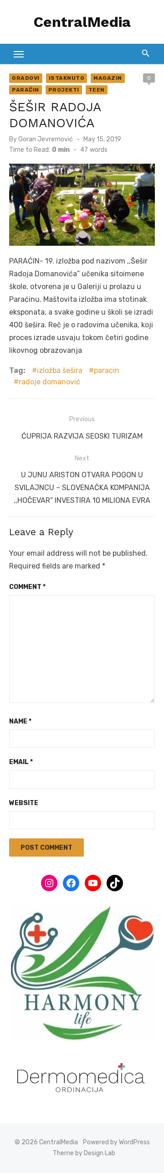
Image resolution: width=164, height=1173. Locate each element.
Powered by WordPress (116, 1142)
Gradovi (26, 78)
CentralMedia (82, 22)
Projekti (63, 90)
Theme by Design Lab (84, 1153)
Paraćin (25, 90)
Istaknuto (67, 78)
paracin (106, 370)
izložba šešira (59, 370)
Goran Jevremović (45, 139)
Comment (27, 587)
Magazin (107, 78)
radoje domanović (49, 381)
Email (21, 762)
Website (23, 803)
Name (20, 721)
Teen (96, 90)
